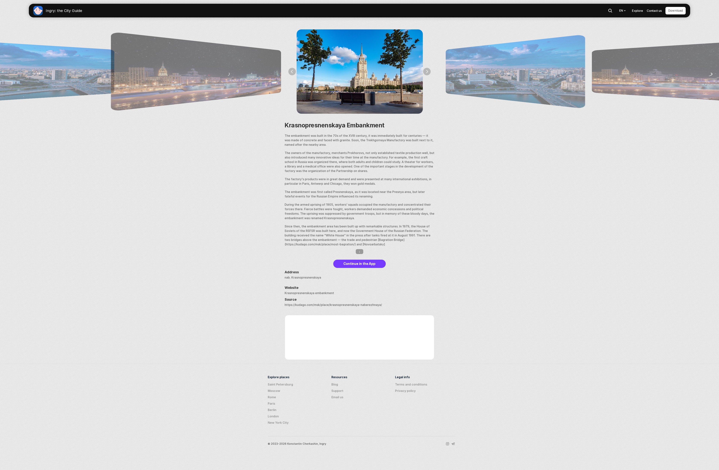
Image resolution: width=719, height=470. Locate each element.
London (273, 416)
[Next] (427, 71)
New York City (278, 422)
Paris (271, 403)
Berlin (272, 410)
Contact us (654, 11)
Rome (272, 397)
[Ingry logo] (38, 10)
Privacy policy (405, 391)
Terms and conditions (411, 384)
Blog (334, 384)
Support (337, 391)
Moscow (274, 391)
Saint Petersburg (280, 384)
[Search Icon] (610, 10)
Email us (337, 397)
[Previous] (292, 71)
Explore (637, 11)
